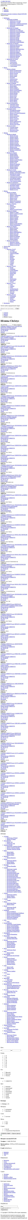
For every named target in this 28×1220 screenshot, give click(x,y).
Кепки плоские (14, 73)
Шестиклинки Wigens (12, 1042)
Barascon (12, 256)
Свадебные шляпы (15, 175)
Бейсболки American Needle (17, 32)
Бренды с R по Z (11, 294)
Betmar (12, 257)
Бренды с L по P (11, 283)
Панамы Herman (11, 944)
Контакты (6, 1160)
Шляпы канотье (14, 140)
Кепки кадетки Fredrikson (13, 914)
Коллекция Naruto (11, 879)
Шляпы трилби (14, 137)
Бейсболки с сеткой (15, 22)
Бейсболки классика (15, 21)
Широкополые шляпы (9, 1192)
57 (6, 1059)
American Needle (14, 253)
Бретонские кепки (15, 111)
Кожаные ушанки (14, 242)
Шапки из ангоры (14, 245)
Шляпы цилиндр (14, 144)
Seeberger (12, 297)
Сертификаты (7, 1167)
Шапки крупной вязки (16, 209)
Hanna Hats (13, 273)
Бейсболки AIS (11, 843)
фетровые (8, 1111)
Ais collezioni (13, 252)
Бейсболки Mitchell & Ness (17, 49)
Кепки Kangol (13, 94)
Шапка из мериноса (15, 243)
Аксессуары (7, 246)
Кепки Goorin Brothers (16, 90)
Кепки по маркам (11, 83)
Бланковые (13, 60)
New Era (12, 291)
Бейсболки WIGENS (15, 53)
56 (6, 1057)
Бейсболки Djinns (14, 38)
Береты (12, 205)
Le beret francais (14, 289)
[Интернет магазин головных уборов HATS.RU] (1, 1135)
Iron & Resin (13, 279)
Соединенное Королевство (13, 1130)
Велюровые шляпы (15, 188)
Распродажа (7, 1201)
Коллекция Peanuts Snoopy (14, 877)
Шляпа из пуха (14, 189)
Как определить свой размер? (11, 1169)
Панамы (12, 151)
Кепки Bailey (13, 86)
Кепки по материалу (12, 103)
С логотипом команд (15, 64)
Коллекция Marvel (11, 882)
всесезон (8, 1116)
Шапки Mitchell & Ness (13, 988)
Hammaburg (13, 272)
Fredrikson (12, 269)
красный (8, 1089)
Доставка (6, 1174)
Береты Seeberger (11, 1005)
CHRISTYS (9, 1081)
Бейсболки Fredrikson (15, 40)
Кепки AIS (10, 842)
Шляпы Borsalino (14, 157)
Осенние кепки (14, 127)
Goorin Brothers (14, 270)
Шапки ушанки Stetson (13, 1022)
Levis (5, 975)
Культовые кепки (11, 108)
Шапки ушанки (14, 196)
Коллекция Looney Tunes (13, 886)
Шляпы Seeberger (14, 165)
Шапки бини (13, 194)
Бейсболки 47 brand (15, 29)
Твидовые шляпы (14, 186)
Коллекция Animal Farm (13, 931)
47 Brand (12, 250)
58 (6, 1060)
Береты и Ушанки (11, 203)
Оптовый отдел (8, 1166)
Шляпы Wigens (14, 168)
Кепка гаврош (13, 114)
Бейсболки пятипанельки (16, 25)
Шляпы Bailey (13, 154)
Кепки (5, 67)
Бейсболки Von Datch (12, 1029)
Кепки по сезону (11, 125)
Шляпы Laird (13, 162)
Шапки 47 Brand (11, 839)
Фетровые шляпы (14, 185)
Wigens (12, 301)
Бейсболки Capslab (15, 33)
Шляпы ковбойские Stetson (14, 1019)
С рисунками (13, 66)
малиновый (9, 1091)
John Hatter (13, 280)
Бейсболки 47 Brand (12, 838)
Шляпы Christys (14, 158)
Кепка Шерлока (14, 123)
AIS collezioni (7, 840)
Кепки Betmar (10, 862)
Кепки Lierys (13, 96)
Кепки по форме (11, 69)
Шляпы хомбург (14, 138)
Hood (11, 276)
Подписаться (4, 1209)
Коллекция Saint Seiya (12, 883)
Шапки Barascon (14, 216)
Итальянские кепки (15, 110)
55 (6, 1056)
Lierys (11, 287)
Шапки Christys (14, 219)
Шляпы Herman (14, 161)
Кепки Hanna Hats (14, 91)
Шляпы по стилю (11, 169)
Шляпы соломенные (15, 150)
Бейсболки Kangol (15, 46)
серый (7, 1094)
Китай (7, 1129)
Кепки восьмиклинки (15, 70)
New (7, 1122)
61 (6, 1065)
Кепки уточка (13, 74)
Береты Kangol (11, 958)
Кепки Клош (13, 80)
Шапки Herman (14, 228)
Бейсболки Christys (15, 35)
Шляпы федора (14, 135)
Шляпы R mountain (15, 164)
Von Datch (6, 1028)
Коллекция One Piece (12, 876)
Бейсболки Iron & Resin (16, 45)
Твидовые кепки (14, 106)
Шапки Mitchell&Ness (15, 232)
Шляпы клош (13, 147)
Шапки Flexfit (13, 222)
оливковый (9, 1093)
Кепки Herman (14, 93)
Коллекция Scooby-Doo (13, 880)
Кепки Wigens (13, 101)
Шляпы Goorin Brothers (16, 159)
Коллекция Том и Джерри (14, 887)
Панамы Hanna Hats (12, 938)
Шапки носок (13, 198)
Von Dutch (12, 300)
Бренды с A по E (11, 249)
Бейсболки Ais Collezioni (16, 30)
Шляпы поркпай (14, 141)
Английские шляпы (15, 178)
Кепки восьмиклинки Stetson (14, 1016)
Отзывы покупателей (9, 1163)
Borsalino (12, 259)
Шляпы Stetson (14, 167)
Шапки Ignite (13, 229)
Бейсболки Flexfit (14, 39)
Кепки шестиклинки (15, 72)
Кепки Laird (13, 97)
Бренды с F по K (11, 266)
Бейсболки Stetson (15, 52)
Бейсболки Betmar (11, 860)
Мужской (8, 1074)
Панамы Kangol (11, 964)
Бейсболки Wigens (11, 1035)
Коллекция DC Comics (13, 884)
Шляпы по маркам (12, 152)
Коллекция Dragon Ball (13, 873)
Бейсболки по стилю (12, 59)
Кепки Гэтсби (13, 120)
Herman (12, 274)
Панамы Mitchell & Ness (13, 986)
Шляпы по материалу (12, 182)
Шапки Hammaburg (15, 225)
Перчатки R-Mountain (12, 999)
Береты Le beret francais (13, 982)
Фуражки (12, 77)
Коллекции (7, 303)
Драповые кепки (14, 104)
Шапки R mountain (15, 236)
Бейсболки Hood (14, 57)
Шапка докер (13, 199)
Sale (7, 1123)
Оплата (6, 1175)
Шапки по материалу (12, 240)
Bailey (11, 255)
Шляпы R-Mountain (12, 1002)
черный (8, 1097)
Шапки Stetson (14, 239)
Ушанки (12, 208)
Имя (2, 1206)
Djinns (11, 264)
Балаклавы (13, 206)
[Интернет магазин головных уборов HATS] (14, 14)
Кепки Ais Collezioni (15, 84)
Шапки (6, 191)
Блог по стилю (8, 1164)
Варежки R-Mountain (12, 998)
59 (6, 1062)
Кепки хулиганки (14, 116)
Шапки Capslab (14, 218)
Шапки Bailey (13, 215)
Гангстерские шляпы (15, 181)
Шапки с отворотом (15, 202)
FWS (5, 920)
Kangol (12, 281)
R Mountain (13, 296)
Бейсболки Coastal (15, 36)
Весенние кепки (14, 130)
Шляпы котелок (14, 142)
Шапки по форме (11, 192)
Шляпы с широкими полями (17, 172)
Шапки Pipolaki (14, 235)
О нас (5, 1161)
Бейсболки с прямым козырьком (18, 23)
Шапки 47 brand (14, 212)
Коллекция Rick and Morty (14, 890)
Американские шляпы (16, 177)
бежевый (8, 1086)
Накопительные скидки (10, 1178)
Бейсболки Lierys (14, 47)
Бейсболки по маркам (12, 28)
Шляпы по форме (11, 134)
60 (6, 1063)
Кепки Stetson (13, 100)
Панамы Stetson (11, 1015)
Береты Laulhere (11, 971)
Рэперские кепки (8, 1185)
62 (6, 1067)
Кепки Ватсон (13, 117)
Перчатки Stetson (11, 1023)
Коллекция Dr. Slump (12, 874)
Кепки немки (13, 76)
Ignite (11, 277)
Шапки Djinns (13, 220)
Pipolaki (12, 293)
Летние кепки (13, 131)
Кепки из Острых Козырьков (17, 113)
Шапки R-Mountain (12, 1001)
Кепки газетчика (14, 118)
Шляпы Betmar (14, 155)
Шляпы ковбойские (15, 145)
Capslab (12, 260)
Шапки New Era (14, 233)
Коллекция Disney (11, 872)
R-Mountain (7, 996)
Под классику (13, 63)
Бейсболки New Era (15, 50)
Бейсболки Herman (15, 56)
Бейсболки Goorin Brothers (17, 42)
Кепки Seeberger (14, 99)
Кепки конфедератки (15, 121)
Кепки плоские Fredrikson (13, 916)
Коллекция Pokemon (12, 889)
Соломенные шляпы (15, 184)
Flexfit (11, 267)
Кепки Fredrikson (14, 89)
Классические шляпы (15, 171)
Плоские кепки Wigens (13, 1039)
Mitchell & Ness (14, 290)
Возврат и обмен (8, 1177)
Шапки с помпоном (15, 195)
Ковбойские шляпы (15, 174)
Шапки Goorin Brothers (16, 223)
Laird (11, 284)
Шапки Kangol (14, 230)
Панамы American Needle (13, 849)
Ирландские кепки (15, 124)
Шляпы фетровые (14, 148)
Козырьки (12, 26)
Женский (8, 1072)
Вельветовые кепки (15, 107)
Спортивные (13, 62)
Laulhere (12, 286)
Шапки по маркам (11, 211)
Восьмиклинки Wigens (13, 1038)
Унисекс (8, 1075)
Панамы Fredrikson (12, 918)
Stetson (12, 298)
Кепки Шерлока (14, 81)
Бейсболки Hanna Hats (16, 55)
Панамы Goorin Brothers (13, 930)
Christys (12, 262)
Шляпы (6, 133)
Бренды (6, 247)
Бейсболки (6, 18)
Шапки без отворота (15, 201)
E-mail (2, 1208)
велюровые (9, 1109)
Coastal (12, 263)
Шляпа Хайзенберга (15, 179)
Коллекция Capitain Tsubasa (14, 891)
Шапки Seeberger (14, 238)
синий (7, 1096)
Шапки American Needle (16, 213)
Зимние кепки (14, 79)
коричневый (9, 1088)
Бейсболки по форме (12, 19)
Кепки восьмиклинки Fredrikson (15, 913)
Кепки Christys (14, 87)
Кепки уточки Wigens (12, 1040)
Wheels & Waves (8, 1025)
